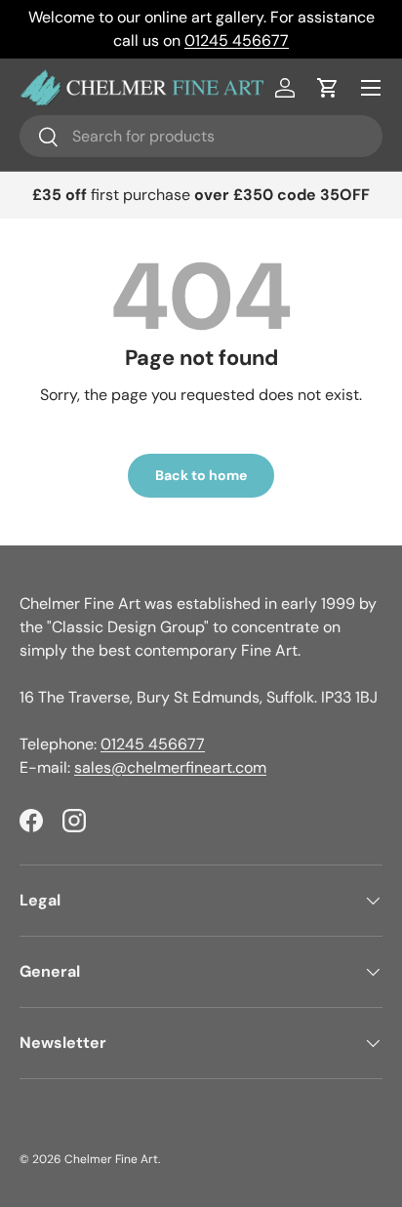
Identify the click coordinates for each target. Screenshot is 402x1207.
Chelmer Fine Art (111, 1159)
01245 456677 (236, 40)
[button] (327, 87)
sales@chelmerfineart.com (170, 767)
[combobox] (201, 136)
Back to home (201, 475)
